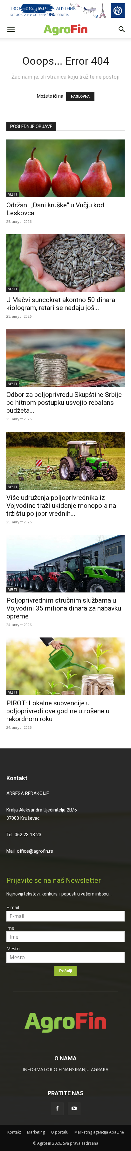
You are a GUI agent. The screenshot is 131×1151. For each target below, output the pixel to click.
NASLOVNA (80, 96)
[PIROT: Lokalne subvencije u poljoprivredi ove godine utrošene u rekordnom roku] (65, 666)
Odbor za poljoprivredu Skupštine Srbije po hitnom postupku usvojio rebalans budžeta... (64, 402)
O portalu (59, 1132)
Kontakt (16, 778)
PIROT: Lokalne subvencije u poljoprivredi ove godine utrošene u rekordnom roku (57, 711)
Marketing (36, 1132)
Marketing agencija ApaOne (99, 1132)
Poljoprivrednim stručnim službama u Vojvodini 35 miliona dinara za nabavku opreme (63, 608)
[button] (11, 29)
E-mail (12, 907)
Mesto (13, 949)
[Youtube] (74, 1109)
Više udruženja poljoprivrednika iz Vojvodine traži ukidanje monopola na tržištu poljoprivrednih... (61, 505)
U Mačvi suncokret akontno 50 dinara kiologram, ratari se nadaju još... (60, 304)
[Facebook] (57, 1109)
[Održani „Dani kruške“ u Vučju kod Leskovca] (65, 168)
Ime (10, 928)
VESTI (12, 194)
